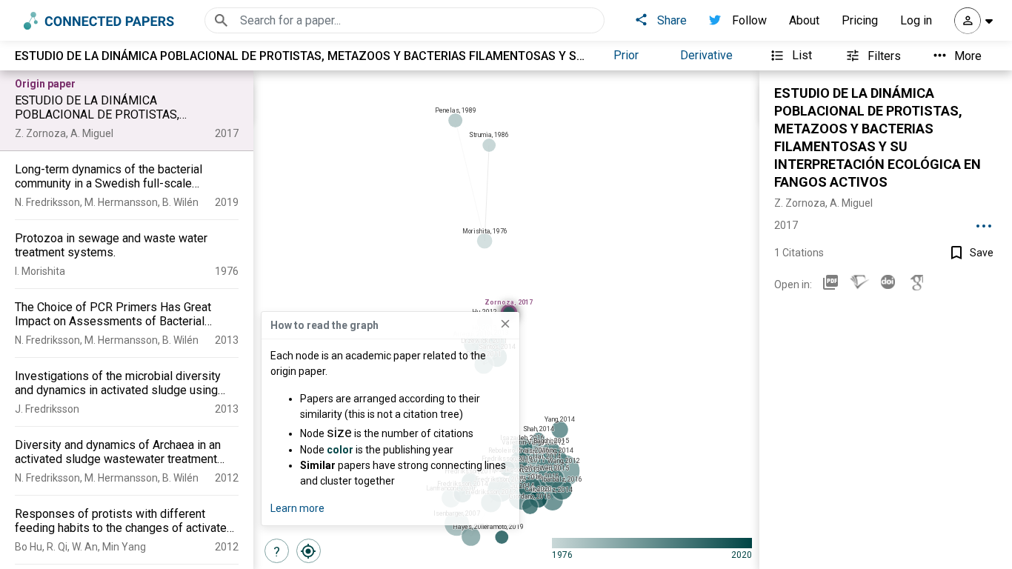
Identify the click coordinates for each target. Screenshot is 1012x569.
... (984, 220)
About (804, 20)
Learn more (297, 508)
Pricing (860, 20)
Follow (749, 20)
